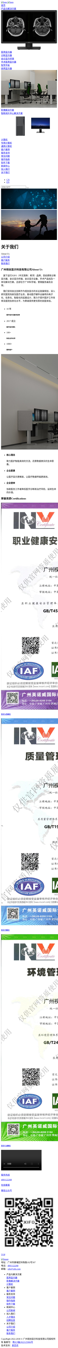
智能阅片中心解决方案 (12, 113)
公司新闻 (10, 1310)
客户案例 (10, 1291)
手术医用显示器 (8, 62)
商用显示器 (6, 68)
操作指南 (5, 159)
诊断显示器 (6, 55)
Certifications (18, 498)
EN (7, 182)
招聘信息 (10, 1320)
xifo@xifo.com (14, 1269)
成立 (13, 321)
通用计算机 (6, 146)
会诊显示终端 (7, 59)
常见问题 (5, 156)
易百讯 (15, 1345)
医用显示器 (6, 52)
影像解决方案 (7, 110)
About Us (37, 269)
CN (8, 180)
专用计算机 (6, 143)
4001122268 (13, 1266)
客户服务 (5, 260)
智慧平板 (5, 65)
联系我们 (5, 263)
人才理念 (10, 1317)
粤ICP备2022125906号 (22, 1342)
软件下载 (5, 163)
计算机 (4, 140)
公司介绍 (5, 257)
